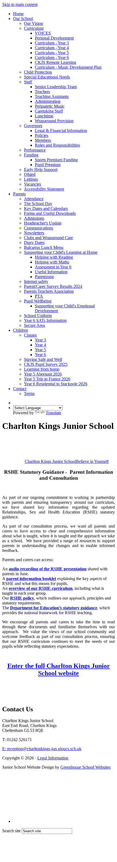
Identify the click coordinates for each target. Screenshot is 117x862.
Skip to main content (20, 4)
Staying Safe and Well (43, 359)
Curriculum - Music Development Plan (68, 67)
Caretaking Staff (49, 111)
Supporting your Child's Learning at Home (60, 252)
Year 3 (40, 340)
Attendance (34, 198)
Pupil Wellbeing (37, 301)
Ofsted (29, 174)
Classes (30, 335)
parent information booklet (31, 578)
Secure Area (34, 325)
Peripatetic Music (49, 106)
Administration (47, 101)
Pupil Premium (47, 164)
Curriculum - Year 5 (52, 52)
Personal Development (54, 38)
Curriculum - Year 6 (52, 57)
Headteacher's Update (42, 223)
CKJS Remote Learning (55, 62)
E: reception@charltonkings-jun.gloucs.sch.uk (41, 748)
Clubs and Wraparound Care (48, 237)
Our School (23, 18)
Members (43, 140)
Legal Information (52, 758)
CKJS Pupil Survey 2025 (45, 364)
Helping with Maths (52, 262)
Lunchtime (44, 116)
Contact (19, 388)
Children (20, 330)
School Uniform (38, 315)
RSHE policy (22, 598)
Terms (29, 393)
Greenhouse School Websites (85, 767)
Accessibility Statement (44, 189)
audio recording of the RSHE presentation (48, 569)
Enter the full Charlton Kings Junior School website (58, 669)
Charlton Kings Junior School (67, 461)
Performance (35, 150)
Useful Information (51, 271)
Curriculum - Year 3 (52, 43)
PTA (39, 296)
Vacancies (32, 184)
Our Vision (33, 23)
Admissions (34, 218)
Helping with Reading (54, 257)
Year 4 (40, 345)
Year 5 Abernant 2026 (43, 374)
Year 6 (40, 354)
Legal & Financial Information (61, 130)
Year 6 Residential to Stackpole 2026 (55, 383)
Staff (28, 82)
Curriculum (34, 28)
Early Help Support (40, 169)
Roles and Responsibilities (57, 145)
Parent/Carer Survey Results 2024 (53, 286)
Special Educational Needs (47, 77)
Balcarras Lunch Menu (43, 247)
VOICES (43, 33)
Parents (19, 194)
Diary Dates (34, 242)
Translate (53, 412)
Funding (31, 155)
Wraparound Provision (54, 121)
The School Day (38, 203)
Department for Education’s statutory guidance (53, 608)
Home (18, 13)
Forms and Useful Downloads (50, 213)
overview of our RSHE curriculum (40, 588)
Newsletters (34, 233)
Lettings (31, 179)
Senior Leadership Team (56, 86)
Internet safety (36, 281)
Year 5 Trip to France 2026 (47, 379)
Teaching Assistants (52, 96)
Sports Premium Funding (56, 159)
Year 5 (40, 349)
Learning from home (41, 369)
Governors (33, 125)
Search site (11, 830)
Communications (38, 228)
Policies (41, 135)
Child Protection (38, 72)
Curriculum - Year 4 (52, 47)
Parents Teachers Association (49, 291)
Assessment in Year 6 (53, 267)
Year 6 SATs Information (45, 320)
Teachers (42, 91)
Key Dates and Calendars (46, 208)
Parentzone (44, 276)
